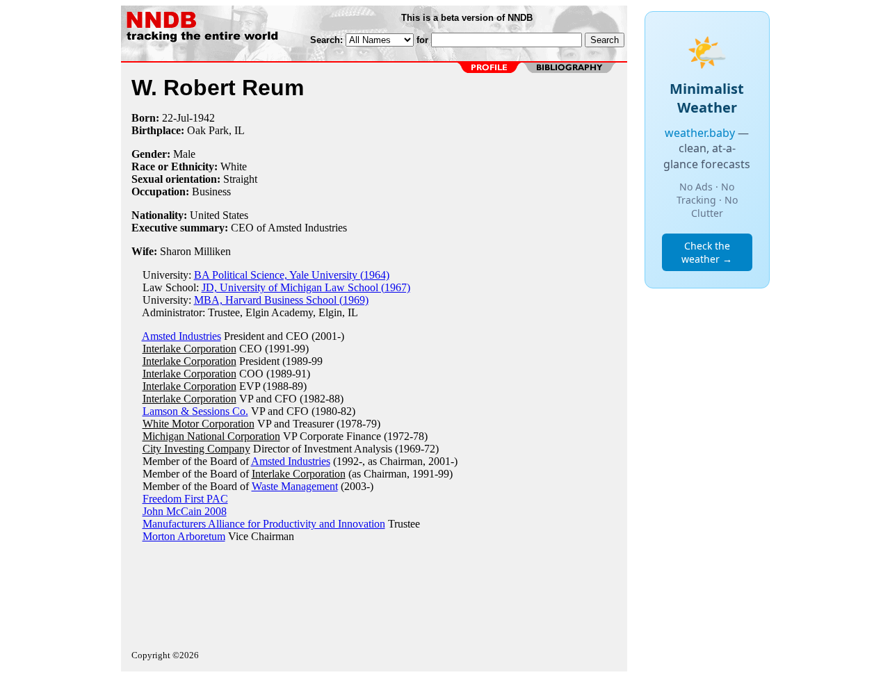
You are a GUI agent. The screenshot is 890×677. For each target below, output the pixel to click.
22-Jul (175, 118)
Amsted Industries (181, 336)
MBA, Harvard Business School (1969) (281, 300)
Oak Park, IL (216, 130)
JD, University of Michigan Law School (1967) (306, 287)
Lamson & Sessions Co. (195, 411)
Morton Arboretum (184, 536)
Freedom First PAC (185, 499)
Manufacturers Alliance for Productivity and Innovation (264, 524)
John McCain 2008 (185, 511)
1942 (204, 118)
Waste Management (295, 486)
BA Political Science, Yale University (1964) (291, 275)
